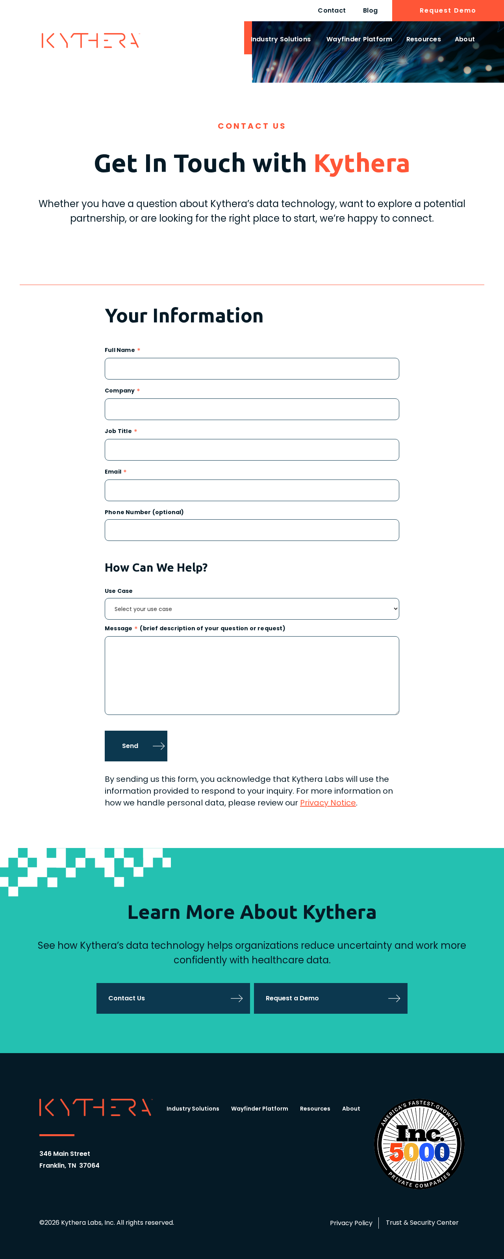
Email (113, 472)
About (465, 39)
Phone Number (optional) (144, 512)
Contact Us (126, 998)
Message (118, 629)
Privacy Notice (328, 802)
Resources (423, 39)
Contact (332, 10)
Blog (370, 10)
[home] (91, 40)
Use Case (119, 591)
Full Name (120, 350)
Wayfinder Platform (359, 39)
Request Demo (448, 10)
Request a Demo (292, 998)
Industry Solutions (281, 39)
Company (120, 391)
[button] (281, 40)
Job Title (118, 431)
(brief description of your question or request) (212, 629)
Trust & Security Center (422, 1222)
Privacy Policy (351, 1223)
